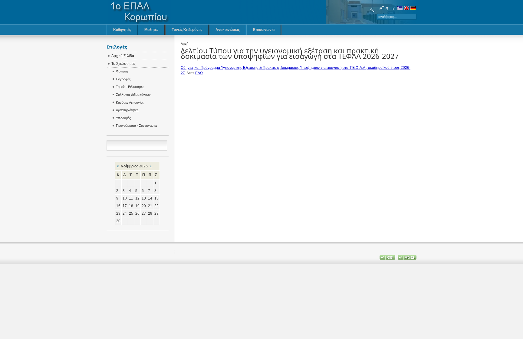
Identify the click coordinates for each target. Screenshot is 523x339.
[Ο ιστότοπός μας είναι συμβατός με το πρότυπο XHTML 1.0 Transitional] (407, 258)
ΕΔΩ (199, 73)
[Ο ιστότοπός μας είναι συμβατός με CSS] (388, 258)
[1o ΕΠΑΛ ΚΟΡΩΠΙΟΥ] (139, 12)
